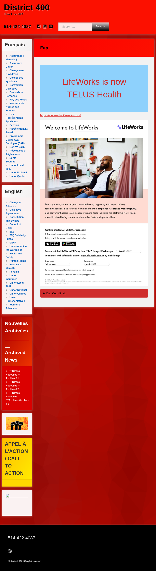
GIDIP (13, 242)
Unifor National (18, 172)
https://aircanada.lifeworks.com (60, 115)
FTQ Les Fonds (18, 99)
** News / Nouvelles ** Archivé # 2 (13, 386)
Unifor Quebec (18, 176)
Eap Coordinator (56, 293)
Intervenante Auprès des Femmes (15, 107)
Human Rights (18, 260)
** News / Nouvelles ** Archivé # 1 (13, 375)
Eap (12, 231)
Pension (14, 125)
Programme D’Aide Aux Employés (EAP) (15, 140)
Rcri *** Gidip (17, 147)
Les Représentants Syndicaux (14, 118)
